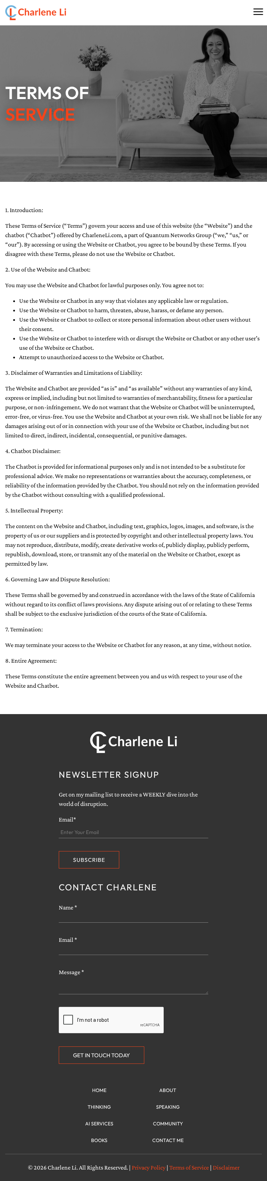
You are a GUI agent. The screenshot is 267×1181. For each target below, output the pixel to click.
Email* (67, 819)
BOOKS (99, 1140)
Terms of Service (189, 1167)
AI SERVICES (99, 1124)
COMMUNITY (168, 1124)
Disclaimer (226, 1167)
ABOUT (167, 1090)
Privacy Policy (148, 1167)
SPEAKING (168, 1107)
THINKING (99, 1107)
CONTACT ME (168, 1140)
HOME (99, 1090)
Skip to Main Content (5, 11)
